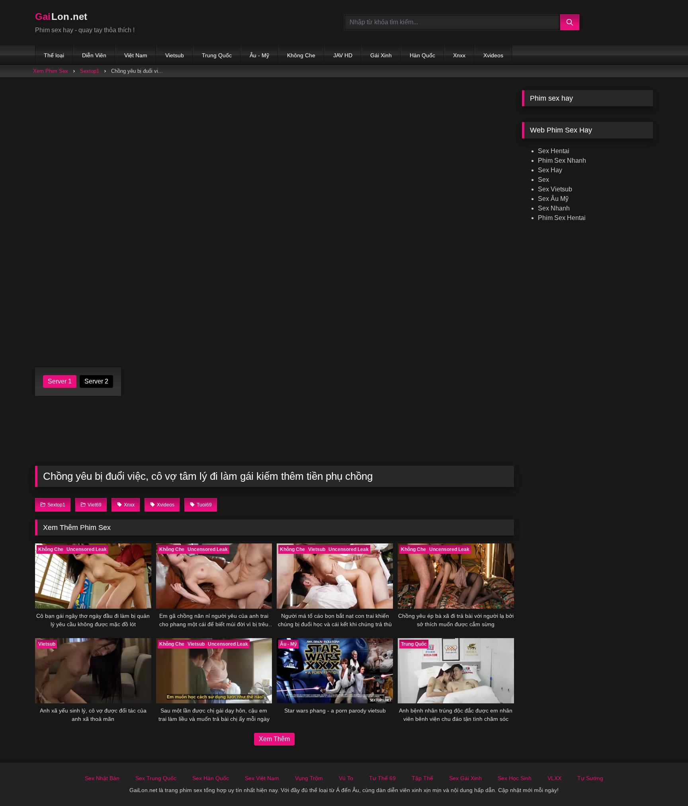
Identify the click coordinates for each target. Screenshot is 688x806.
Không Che (301, 55)
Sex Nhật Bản (102, 778)
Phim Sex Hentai (562, 217)
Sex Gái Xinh (465, 778)
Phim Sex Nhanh (562, 160)
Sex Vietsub (555, 189)
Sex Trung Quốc (155, 778)
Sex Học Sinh (515, 778)
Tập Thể (422, 778)
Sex (543, 179)
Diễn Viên (94, 55)
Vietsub (174, 55)
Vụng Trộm (309, 778)
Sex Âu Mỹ (553, 198)
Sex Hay (550, 170)
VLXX (554, 778)
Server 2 (96, 381)
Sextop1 (89, 71)
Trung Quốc (217, 55)
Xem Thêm (274, 739)
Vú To (346, 778)
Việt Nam (135, 55)
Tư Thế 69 (382, 778)
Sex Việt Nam (262, 778)
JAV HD (342, 55)
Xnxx (459, 55)
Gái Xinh (381, 55)
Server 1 (60, 381)
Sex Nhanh (554, 208)
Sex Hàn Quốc (210, 778)
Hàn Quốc (422, 55)
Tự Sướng (590, 778)
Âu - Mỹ (259, 55)
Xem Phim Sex (50, 71)
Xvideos (493, 55)
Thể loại (54, 55)
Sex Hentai (553, 151)
